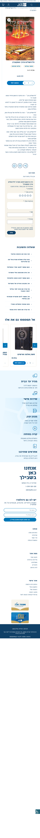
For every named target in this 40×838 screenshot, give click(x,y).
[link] (38, 811)
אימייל (30, 219)
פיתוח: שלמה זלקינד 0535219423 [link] (20, 636)
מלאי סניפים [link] (16, 66)
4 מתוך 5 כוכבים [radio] (22, 195)
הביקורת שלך (28, 201)
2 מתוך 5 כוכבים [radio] (28, 195)
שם (31, 212)
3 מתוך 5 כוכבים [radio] (25, 195)
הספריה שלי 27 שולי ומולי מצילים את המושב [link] (23, 353)
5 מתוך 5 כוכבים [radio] (20, 195)
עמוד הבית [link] (32, 8)
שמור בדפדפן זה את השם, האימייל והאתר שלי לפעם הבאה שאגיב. (22, 228)
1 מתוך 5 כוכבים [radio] (30, 195)
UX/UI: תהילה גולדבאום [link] (20, 629)
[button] (38, 1)
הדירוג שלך (29, 192)
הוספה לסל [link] (15, 83)
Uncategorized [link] (22, 8)
